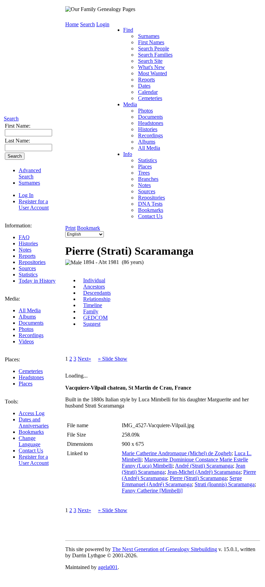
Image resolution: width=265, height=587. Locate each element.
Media (130, 104)
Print (70, 228)
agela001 (108, 567)
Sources (27, 268)
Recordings (31, 335)
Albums (27, 317)
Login (102, 24)
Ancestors (94, 287)
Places (25, 384)
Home (72, 24)
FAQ (24, 237)
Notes (25, 250)
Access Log (32, 413)
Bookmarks (31, 432)
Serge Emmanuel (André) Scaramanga (182, 481)
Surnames (29, 183)
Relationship (96, 299)
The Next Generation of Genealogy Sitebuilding (164, 549)
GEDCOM (95, 318)
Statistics (28, 274)
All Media (30, 310)
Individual (94, 280)
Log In (26, 195)
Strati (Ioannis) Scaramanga (225, 484)
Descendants (97, 293)
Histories (28, 243)
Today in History (37, 281)
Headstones (31, 377)
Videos (26, 341)
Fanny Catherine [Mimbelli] (152, 490)
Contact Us (31, 450)
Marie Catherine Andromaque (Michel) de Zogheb (177, 453)
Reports (27, 256)
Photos (26, 329)
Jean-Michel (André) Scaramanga (204, 472)
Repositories (32, 262)
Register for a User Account (34, 204)
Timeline (92, 305)
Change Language (29, 441)
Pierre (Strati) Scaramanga (198, 478)
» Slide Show (112, 359)
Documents (31, 323)
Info (127, 154)
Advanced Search (30, 173)
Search (11, 118)
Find (128, 30)
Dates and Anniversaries (34, 423)
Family (90, 311)
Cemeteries (31, 371)
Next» (84, 359)
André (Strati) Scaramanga (204, 466)
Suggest (91, 324)
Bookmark (88, 228)
